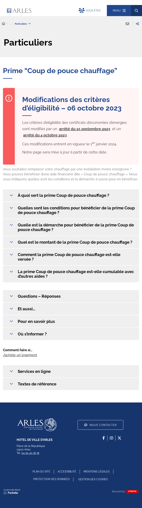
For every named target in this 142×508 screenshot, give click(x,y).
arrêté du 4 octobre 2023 (45, 135)
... (10, 23)
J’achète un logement (20, 355)
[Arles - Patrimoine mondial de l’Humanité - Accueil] (37, 424)
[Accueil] (3, 23)
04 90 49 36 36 (30, 453)
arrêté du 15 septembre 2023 (84, 129)
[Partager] (137, 24)
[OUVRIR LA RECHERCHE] (136, 10)
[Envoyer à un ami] (127, 24)
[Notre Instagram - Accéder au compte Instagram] (111, 438)
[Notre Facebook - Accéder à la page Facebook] (103, 438)
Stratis (132, 491)
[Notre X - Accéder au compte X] (119, 438)
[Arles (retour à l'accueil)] (38, 10)
